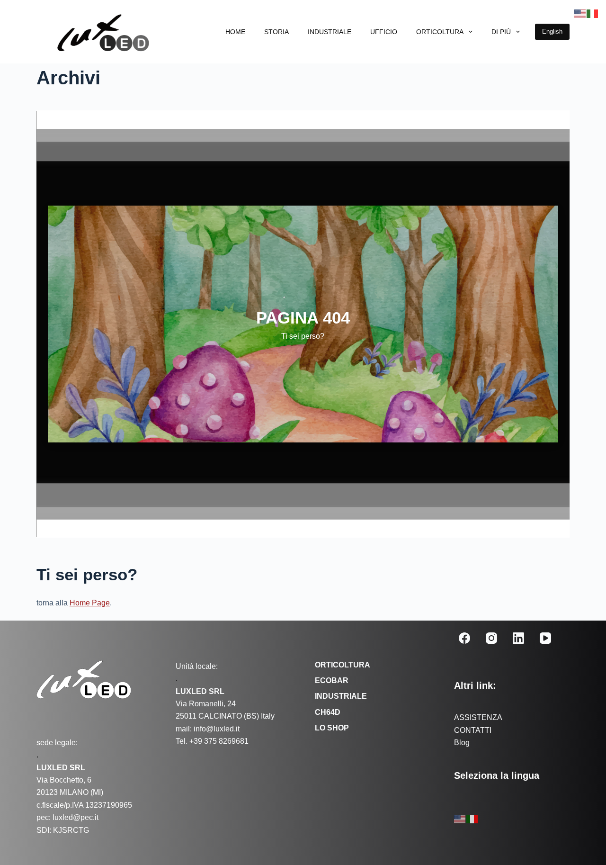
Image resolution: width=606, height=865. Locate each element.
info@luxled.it (216, 729)
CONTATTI (472, 730)
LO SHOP (332, 728)
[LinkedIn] (518, 638)
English (552, 31)
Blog (462, 743)
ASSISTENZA (478, 717)
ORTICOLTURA (439, 32)
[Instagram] (491, 638)
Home (235, 32)
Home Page (90, 603)
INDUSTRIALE (329, 32)
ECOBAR (331, 680)
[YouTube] (545, 638)
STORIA (276, 32)
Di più (501, 32)
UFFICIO (383, 32)
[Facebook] (464, 638)
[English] (460, 819)
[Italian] (472, 819)
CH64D (327, 712)
